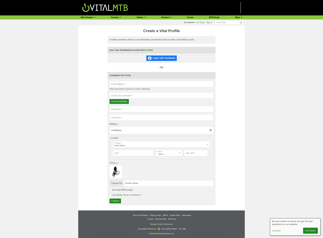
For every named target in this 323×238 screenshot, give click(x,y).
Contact (150, 219)
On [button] (180, 229)
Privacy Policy (155, 215)
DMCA (165, 215)
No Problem (310, 231)
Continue (115, 201)
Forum (190, 17)
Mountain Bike (160, 219)
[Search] (241, 23)
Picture (113, 163)
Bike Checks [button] (87, 17)
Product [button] (165, 17)
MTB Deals (214, 17)
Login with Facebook (164, 58)
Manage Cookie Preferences (161, 224)
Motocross (172, 219)
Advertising (186, 215)
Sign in (209, 22)
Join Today (200, 22)
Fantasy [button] (115, 17)
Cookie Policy (175, 215)
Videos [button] (140, 17)
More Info (147, 50)
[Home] (105, 7)
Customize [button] (276, 231)
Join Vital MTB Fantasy (122, 190)
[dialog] (295, 226)
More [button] (237, 17)
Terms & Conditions (131, 195)
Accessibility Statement (147, 229)
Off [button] (184, 229)
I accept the (126, 195)
